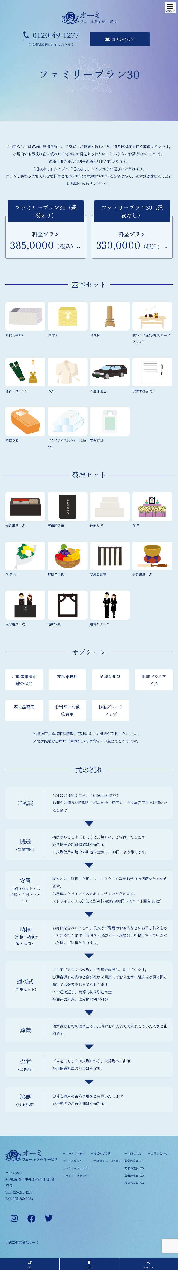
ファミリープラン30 (75, 1168)
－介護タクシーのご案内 (106, 1161)
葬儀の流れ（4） (135, 1183)
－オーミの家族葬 (74, 1153)
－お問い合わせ (158, 1153)
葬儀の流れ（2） (135, 1168)
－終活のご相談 (100, 1153)
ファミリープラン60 (75, 1176)
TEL (29, 1267)
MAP (89, 1267)
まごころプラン (72, 1161)
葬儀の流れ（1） (134, 1161)
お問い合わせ (123, 39)
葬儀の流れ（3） (135, 1176)
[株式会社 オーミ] (89, 18)
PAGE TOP (148, 1267)
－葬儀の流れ (132, 1153)
